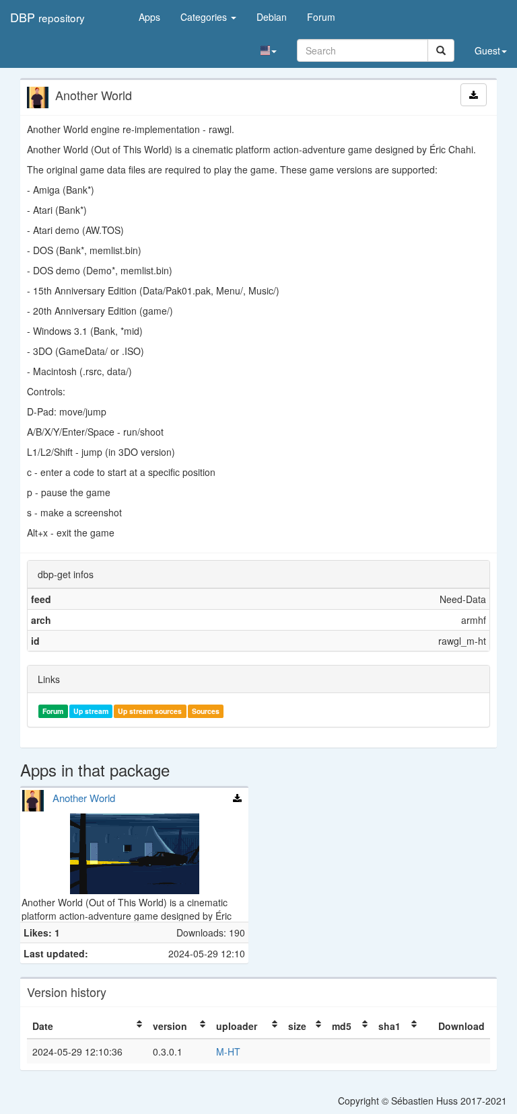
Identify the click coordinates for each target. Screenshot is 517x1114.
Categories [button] (205, 17)
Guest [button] (487, 50)
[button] (268, 50)
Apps (149, 17)
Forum (321, 17)
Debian (271, 17)
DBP (47, 17)
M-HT (228, 1051)
